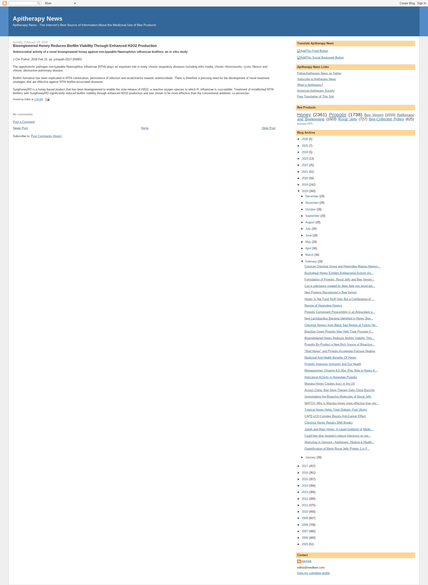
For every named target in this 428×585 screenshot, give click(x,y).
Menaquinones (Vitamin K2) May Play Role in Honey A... (341, 370)
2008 (305, 524)
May (308, 242)
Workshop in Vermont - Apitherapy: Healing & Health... (339, 442)
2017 (305, 466)
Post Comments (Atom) (46, 136)
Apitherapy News (37, 18)
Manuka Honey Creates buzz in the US (330, 383)
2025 (305, 145)
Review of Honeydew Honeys (323, 305)
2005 (305, 544)
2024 (305, 152)
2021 (305, 171)
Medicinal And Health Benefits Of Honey (330, 357)
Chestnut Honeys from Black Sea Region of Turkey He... (341, 325)
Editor (306, 561)
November (312, 202)
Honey (304, 114)
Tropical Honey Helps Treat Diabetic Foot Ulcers (336, 409)
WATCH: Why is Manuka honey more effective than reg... (342, 403)
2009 (305, 518)
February (311, 261)
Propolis (337, 114)
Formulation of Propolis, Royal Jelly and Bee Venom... (339, 279)
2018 (305, 191)
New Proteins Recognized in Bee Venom (331, 292)
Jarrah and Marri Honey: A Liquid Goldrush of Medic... (339, 429)
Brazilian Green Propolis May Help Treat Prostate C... (339, 331)
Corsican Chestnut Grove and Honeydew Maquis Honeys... (343, 266)
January (311, 457)
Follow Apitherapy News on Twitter (319, 73)
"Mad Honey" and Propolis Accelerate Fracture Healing (340, 351)
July (308, 228)
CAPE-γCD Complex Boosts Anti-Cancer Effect (335, 416)
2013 (305, 492)
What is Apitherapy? (310, 85)
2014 (305, 485)
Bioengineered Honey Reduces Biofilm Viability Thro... (339, 338)
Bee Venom (373, 115)
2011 (305, 505)
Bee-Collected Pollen (386, 119)
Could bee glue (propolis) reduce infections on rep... (338, 435)
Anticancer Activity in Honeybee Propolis (331, 377)
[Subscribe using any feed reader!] (312, 51)
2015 (305, 479)
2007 (305, 531)
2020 (305, 178)
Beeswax (302, 123)
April (308, 248)
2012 (305, 498)
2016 (305, 472)
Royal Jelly (347, 119)
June (309, 235)
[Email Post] (47, 99)
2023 (305, 158)
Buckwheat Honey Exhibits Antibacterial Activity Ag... (339, 273)
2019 (305, 184)
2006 (305, 537)
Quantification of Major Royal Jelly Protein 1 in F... (337, 448)
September (312, 215)
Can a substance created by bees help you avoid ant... (340, 286)
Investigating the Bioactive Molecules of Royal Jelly (338, 396)
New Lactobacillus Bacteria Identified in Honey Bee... (339, 318)
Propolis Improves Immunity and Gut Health (333, 364)
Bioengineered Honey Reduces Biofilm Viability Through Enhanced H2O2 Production (85, 46)
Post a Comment (24, 122)
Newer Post (20, 128)
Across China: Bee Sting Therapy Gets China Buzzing (339, 390)
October (311, 209)
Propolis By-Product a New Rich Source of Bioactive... (340, 344)
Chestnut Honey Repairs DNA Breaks (329, 422)
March (309, 254)
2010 (305, 511)
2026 (305, 139)
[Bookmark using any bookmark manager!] (320, 57)
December (312, 196)
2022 (305, 165)
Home (144, 128)
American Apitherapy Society (316, 90)
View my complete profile (313, 573)
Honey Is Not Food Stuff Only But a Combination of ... (339, 299)
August (310, 222)
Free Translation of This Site (315, 96)
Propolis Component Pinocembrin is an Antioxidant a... (340, 312)
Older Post (269, 128)
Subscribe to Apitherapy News (316, 79)
